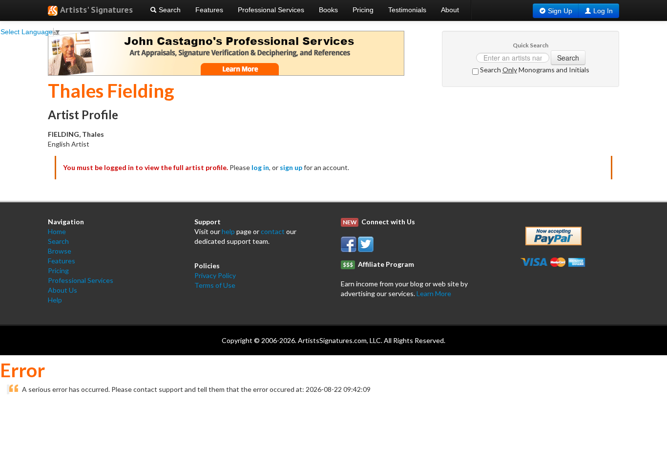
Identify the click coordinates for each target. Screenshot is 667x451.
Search (169, 10)
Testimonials (407, 10)
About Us (62, 290)
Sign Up (560, 11)
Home (57, 231)
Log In (603, 11)
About (450, 10)
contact (273, 231)
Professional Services (271, 10)
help (228, 231)
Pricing (363, 10)
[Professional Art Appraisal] (226, 52)
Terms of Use (214, 285)
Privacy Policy (215, 275)
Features (209, 10)
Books (328, 10)
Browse (59, 251)
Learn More (434, 293)
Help (55, 300)
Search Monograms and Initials (534, 69)
